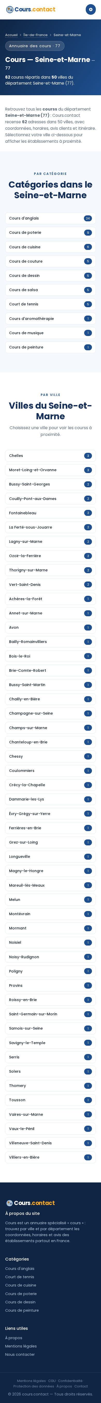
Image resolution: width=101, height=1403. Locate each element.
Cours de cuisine (20, 1285)
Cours (35, 9)
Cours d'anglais (19, 1268)
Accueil (11, 34)
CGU (52, 1380)
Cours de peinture (22, 1310)
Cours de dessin (20, 1302)
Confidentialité (70, 1380)
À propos (13, 1337)
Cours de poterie (21, 1293)
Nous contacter (20, 1354)
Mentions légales (21, 1346)
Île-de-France (36, 34)
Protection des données (33, 1386)
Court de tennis (19, 1276)
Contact (81, 1386)
